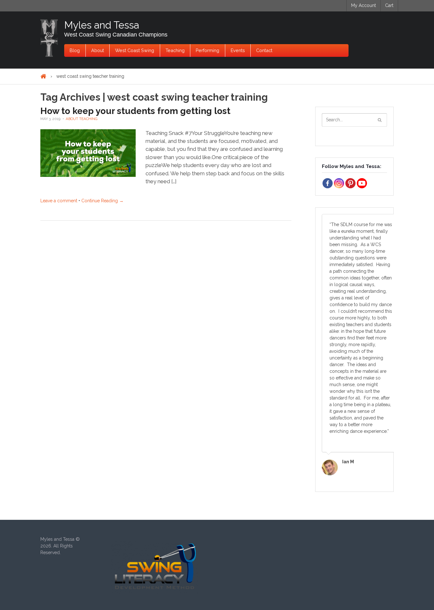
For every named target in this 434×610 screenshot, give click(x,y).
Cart (389, 5)
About (97, 50)
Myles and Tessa (101, 25)
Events (238, 50)
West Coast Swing (134, 50)
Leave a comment (58, 200)
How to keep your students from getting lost (135, 111)
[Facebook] (327, 183)
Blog (75, 50)
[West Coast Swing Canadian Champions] (49, 38)
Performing (207, 50)
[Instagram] (339, 183)
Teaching (175, 50)
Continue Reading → (102, 200)
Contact (264, 50)
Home (43, 76)
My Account (363, 5)
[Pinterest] (350, 183)
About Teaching (82, 119)
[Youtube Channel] (362, 183)
